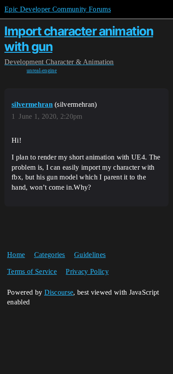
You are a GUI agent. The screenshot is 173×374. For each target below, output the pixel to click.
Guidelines (90, 254)
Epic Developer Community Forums (57, 9)
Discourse (59, 292)
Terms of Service (32, 271)
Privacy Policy (87, 271)
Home (16, 254)
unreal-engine (42, 70)
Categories (49, 254)
